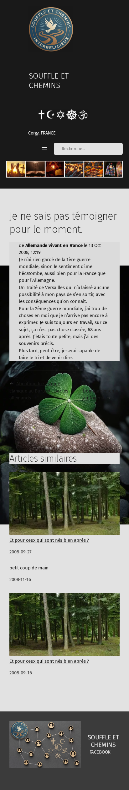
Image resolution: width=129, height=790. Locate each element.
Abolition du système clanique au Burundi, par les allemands (38, 391)
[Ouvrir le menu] (44, 148)
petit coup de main (29, 568)
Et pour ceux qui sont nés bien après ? (49, 540)
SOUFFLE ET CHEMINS (49, 80)
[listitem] (16, 169)
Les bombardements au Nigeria (100, 391)
